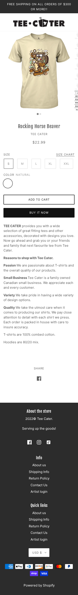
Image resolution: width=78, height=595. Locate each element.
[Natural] (7, 183)
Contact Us (39, 485)
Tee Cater (39, 134)
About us (39, 465)
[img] (29, 442)
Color (8, 174)
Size (6, 154)
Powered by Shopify (39, 585)
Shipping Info (39, 472)
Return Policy (39, 478)
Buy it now (39, 212)
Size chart (65, 154)
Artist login (39, 491)
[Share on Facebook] (39, 378)
